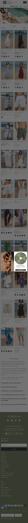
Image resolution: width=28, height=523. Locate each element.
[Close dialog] (26, 252)
